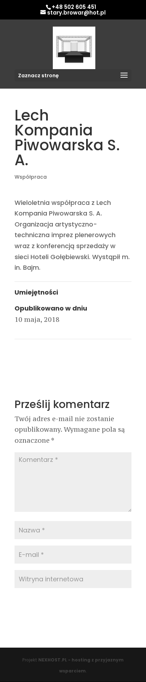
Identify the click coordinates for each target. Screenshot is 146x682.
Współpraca (31, 176)
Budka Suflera (111, 360)
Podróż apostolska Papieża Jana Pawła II (66, 349)
